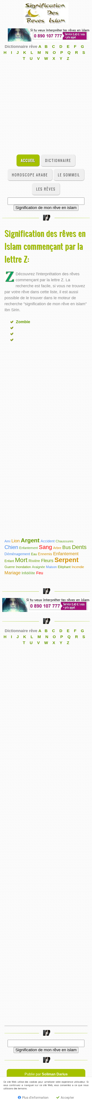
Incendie (78, 567)
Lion (15, 540)
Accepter (67, 1097)
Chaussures (64, 541)
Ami (7, 541)
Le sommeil (69, 174)
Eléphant (64, 567)
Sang (45, 547)
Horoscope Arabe (30, 174)
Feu (39, 573)
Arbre (57, 548)
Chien (11, 547)
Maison (51, 567)
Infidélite (28, 573)
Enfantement (28, 548)
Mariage (12, 572)
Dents (79, 547)
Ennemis (45, 554)
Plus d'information (34, 1097)
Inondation (23, 567)
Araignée (38, 567)
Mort (21, 560)
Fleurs (47, 560)
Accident (47, 541)
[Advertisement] (46, 107)
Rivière (34, 561)
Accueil (28, 160)
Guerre (9, 567)
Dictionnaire (58, 160)
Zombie (22, 322)
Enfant (9, 561)
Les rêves (46, 188)
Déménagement (17, 554)
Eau (34, 554)
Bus (66, 547)
